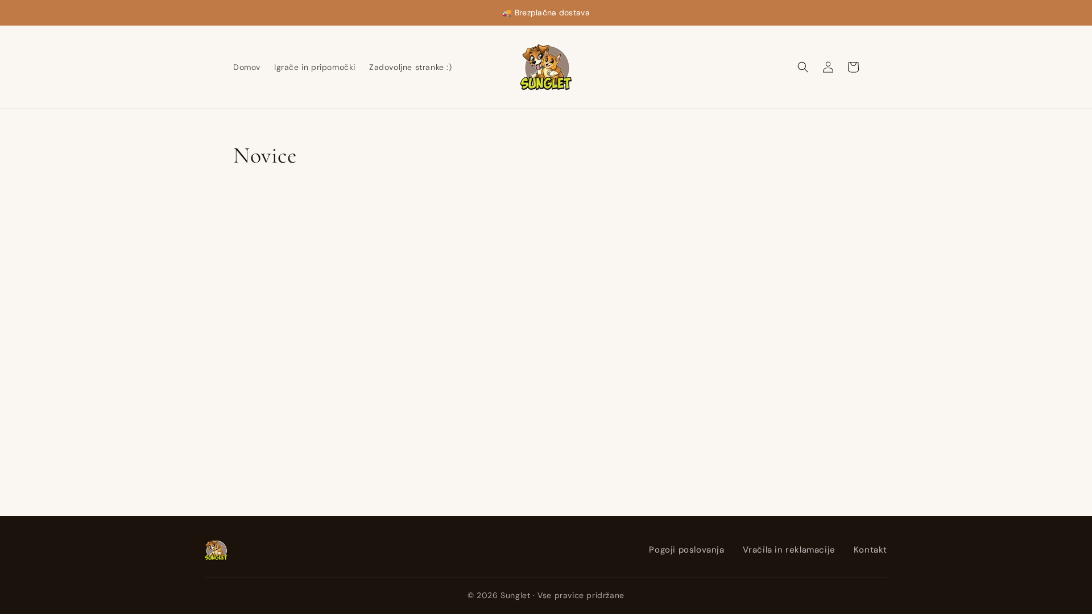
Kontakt (870, 549)
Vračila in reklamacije (789, 549)
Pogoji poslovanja (686, 549)
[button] (803, 67)
